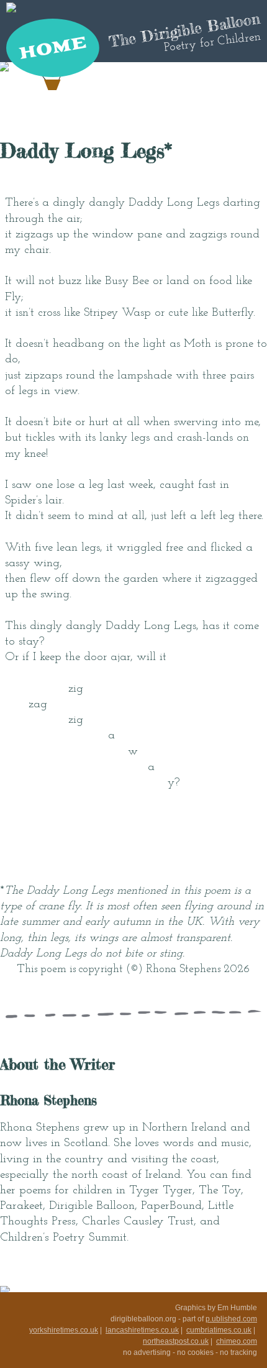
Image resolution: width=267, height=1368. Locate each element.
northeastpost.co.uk (176, 1341)
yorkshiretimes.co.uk (63, 1330)
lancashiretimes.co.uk (142, 1330)
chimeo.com (236, 1341)
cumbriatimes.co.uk (218, 1330)
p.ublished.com (231, 1319)
